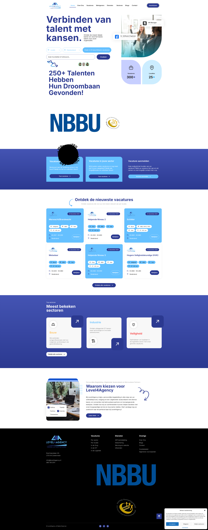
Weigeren (185, 524)
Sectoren (120, 5)
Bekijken (76, 237)
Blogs (127, 5)
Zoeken (103, 57)
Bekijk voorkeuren (199, 524)
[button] (205, 510)
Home (73, 5)
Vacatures (89, 5)
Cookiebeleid (185, 527)
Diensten (110, 5)
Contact (134, 5)
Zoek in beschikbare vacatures (96, 50)
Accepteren (172, 524)
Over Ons (80, 5)
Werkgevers (100, 5)
